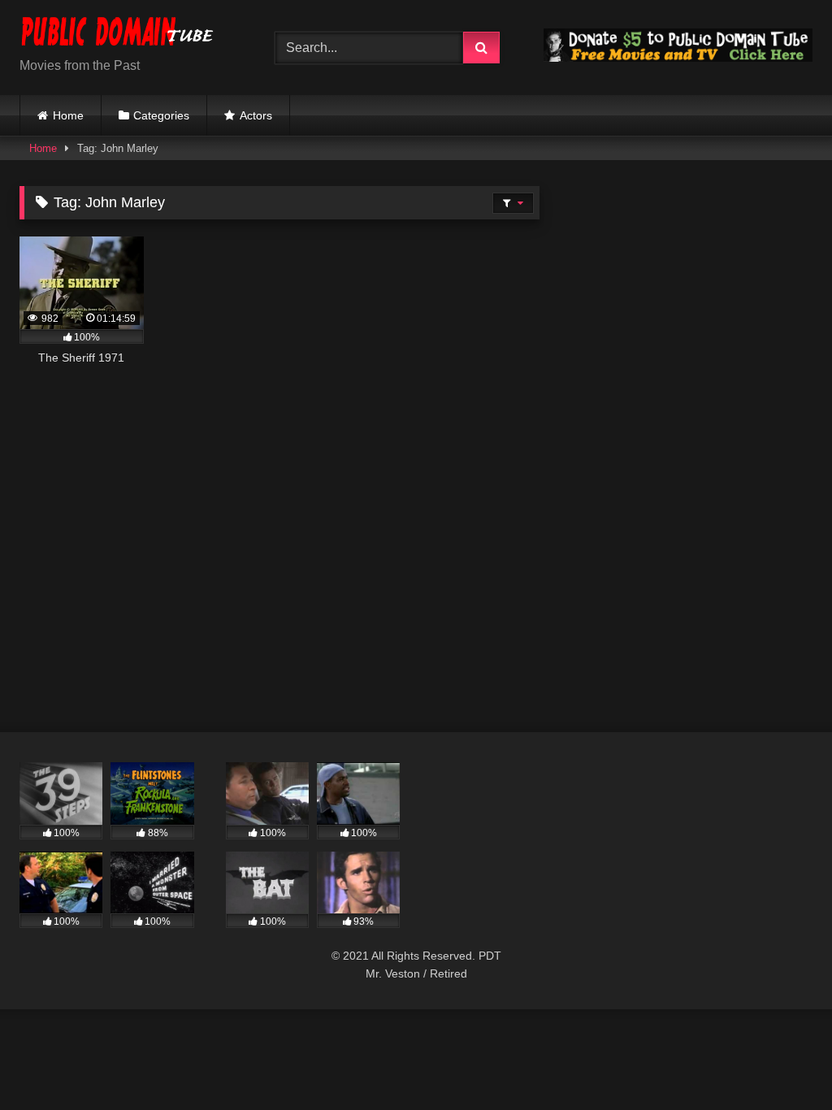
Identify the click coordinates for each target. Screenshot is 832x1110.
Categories (161, 115)
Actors (256, 115)
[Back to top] (782, 1061)
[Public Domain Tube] (128, 34)
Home (68, 115)
